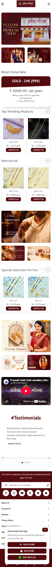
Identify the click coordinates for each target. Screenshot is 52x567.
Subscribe (47, 485)
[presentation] (41, 111)
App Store (29, 551)
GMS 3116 (13, 191)
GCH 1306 (38, 142)
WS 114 (13, 300)
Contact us (13, 150)
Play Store (29, 544)
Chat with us (29, 557)
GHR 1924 (13, 142)
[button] (22, 462)
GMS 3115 (38, 191)
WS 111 (38, 300)
